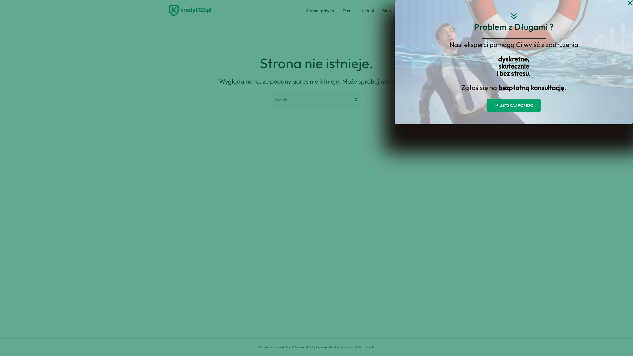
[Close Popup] (630, 3)
